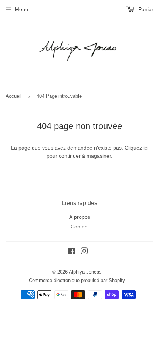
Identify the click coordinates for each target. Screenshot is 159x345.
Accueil (13, 96)
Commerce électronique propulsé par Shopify (77, 280)
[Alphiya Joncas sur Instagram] (84, 252)
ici (145, 148)
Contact (80, 227)
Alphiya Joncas (85, 272)
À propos (79, 217)
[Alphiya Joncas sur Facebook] (71, 252)
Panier (145, 9)
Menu (21, 9)
